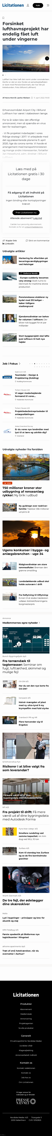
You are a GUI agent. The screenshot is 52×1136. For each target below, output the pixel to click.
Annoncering (26, 1019)
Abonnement (26, 1009)
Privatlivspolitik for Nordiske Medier (26, 1041)
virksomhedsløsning (34, 227)
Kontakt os (26, 1073)
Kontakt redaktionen (26, 1068)
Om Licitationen (26, 1082)
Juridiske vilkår (26, 1046)
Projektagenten (26, 1023)
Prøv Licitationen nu (26, 212)
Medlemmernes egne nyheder (20, 622)
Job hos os (26, 1077)
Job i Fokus (10, 363)
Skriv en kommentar (39, 240)
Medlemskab (26, 1014)
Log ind (37, 218)
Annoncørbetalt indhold (26, 1055)
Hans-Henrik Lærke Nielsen (17, 98)
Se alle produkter (26, 1028)
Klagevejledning (26, 1050)
